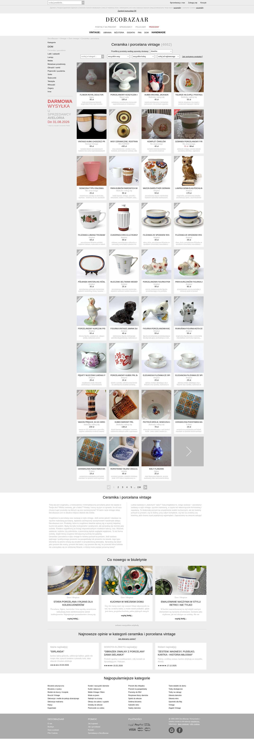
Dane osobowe (53, 730)
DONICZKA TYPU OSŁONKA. (91, 188)
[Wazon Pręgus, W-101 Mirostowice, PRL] (91, 405)
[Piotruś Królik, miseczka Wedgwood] (156, 405)
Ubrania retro (173, 698)
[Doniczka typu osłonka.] (91, 171)
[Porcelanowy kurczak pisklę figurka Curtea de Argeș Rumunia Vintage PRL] (91, 311)
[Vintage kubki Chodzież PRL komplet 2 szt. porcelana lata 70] (91, 124)
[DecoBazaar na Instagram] (172, 730)
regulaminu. (195, 721)
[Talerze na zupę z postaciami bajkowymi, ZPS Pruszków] (189, 77)
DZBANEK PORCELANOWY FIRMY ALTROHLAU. (196, 141)
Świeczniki (52, 78)
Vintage (171, 705)
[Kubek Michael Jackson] (156, 77)
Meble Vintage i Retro (96, 692)
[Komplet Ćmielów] (156, 124)
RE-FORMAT (124, 144)
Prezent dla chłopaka (136, 686)
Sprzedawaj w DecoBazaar (98, 733)
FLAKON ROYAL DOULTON (91, 95)
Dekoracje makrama (55, 702)
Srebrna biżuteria (134, 702)
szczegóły (177, 8)
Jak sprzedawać (94, 727)
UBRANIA (107, 32)
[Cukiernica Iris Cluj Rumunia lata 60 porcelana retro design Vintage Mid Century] (124, 217)
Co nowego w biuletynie (127, 560)
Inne (49, 91)
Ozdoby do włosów (95, 705)
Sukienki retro (133, 705)
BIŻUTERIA (119, 32)
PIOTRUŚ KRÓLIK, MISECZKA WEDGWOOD (162, 422)
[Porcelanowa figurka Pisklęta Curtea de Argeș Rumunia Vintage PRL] (156, 264)
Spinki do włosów (135, 698)
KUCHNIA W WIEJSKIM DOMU (127, 601)
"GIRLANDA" (57, 651)
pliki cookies (195, 724)
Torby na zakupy (175, 692)
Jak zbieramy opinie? (127, 639)
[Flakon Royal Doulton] (91, 77)
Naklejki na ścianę (95, 698)
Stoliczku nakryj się (156, 97)
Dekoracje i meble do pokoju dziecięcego (63, 698)
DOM (146, 32)
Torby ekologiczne (176, 689)
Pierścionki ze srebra (96, 708)
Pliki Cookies (53, 733)
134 (139, 487)
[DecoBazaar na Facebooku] (180, 730)
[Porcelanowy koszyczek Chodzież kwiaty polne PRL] (124, 77)
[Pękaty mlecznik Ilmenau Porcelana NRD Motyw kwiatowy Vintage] (91, 358)
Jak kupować (93, 724)
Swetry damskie (134, 708)
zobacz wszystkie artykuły (127, 625)
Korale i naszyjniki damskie (98, 686)
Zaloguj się (192, 3)
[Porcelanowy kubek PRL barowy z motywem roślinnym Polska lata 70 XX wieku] (124, 358)
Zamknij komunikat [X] (127, 11)
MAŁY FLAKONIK (156, 469)
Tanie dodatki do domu (177, 686)
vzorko (124, 471)
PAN (139, 32)
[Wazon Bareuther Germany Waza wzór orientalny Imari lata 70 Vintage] (156, 171)
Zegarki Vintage (175, 708)
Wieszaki (51, 85)
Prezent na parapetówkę (137, 689)
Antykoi (156, 191)
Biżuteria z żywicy (55, 689)
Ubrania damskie (175, 695)
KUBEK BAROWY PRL (124, 422)
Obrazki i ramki (54, 67)
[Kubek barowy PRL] (124, 405)
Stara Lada (124, 97)
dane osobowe (183, 724)
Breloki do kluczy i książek (58, 692)
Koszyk (203, 3)
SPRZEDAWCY (125, 27)
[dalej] (189, 451)
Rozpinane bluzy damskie (138, 695)
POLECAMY (140, 27)
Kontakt (91, 730)
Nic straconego (156, 144)
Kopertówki (52, 708)
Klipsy (50, 705)
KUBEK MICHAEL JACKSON (156, 95)
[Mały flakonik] (156, 451)
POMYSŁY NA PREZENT (105, 27)
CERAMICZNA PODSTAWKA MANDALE (191, 422)
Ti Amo (189, 424)
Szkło (50, 74)
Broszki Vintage (54, 695)
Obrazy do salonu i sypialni (98, 702)
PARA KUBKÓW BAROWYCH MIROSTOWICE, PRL (132, 188)
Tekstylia (51, 81)
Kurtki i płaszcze (94, 689)
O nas (50, 724)
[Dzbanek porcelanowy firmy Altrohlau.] (189, 124)
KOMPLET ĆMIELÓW (156, 141)
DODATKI (131, 32)
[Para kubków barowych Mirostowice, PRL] (124, 171)
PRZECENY (154, 27)
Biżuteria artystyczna (56, 686)
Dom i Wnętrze (73, 597)
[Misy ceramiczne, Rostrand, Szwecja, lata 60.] (124, 124)
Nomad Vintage (91, 144)
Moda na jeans (93, 695)
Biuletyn (51, 727)
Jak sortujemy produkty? (192, 56)
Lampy (50, 57)
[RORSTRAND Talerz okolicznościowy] (124, 451)
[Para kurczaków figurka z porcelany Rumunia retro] (189, 264)
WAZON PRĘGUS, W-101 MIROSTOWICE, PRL (98, 422)
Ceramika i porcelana (56, 50)
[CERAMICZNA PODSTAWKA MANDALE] (189, 405)
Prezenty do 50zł (134, 692)
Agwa (91, 97)
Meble (50, 61)
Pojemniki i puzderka (56, 71)
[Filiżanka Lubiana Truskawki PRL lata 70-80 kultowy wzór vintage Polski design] (91, 217)
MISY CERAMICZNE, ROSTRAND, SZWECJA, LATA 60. (133, 141)
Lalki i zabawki (54, 54)
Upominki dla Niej (175, 702)
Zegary (51, 88)
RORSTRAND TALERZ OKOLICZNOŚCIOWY (129, 469)
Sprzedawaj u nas (177, 3)
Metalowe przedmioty (56, 64)
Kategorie (52, 42)
